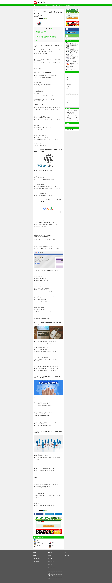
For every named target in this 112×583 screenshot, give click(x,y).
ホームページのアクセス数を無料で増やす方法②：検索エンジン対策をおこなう (46, 35)
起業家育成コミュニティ (54, 5)
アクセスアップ (36, 15)
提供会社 (41, 5)
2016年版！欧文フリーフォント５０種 (74, 55)
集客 (49, 579)
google (68, 75)
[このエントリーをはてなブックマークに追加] (43, 18)
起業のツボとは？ (47, 5)
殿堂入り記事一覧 (61, 5)
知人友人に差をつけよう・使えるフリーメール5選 (72, 120)
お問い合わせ (74, 5)
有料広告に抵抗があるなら (39, 32)
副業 (67, 102)
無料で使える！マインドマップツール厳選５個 (74, 61)
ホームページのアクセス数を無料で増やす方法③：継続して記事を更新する (45, 36)
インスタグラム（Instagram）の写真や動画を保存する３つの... (74, 52)
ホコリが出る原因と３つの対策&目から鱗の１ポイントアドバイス (74, 58)
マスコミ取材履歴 (67, 5)
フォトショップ (69, 93)
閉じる (51, 28)
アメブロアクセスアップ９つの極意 (74, 69)
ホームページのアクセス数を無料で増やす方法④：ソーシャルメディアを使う (46, 37)
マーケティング (69, 97)
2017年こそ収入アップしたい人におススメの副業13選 (72, 110)
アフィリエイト (69, 84)
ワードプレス (69, 100)
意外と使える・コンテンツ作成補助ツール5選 (72, 115)
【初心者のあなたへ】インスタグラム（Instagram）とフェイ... (74, 64)
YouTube (50, 558)
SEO (67, 77)
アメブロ (68, 86)
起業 (67, 104)
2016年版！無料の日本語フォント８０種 (74, 46)
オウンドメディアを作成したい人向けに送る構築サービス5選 (42, 543)
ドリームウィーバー (70, 91)
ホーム (35, 5)
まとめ (36, 40)
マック (68, 95)
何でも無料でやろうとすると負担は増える (41, 31)
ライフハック (51, 573)
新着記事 (71, 66)
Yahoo (68, 79)
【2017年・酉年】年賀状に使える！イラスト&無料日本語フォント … (72, 113)
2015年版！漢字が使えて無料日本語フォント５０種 (74, 43)
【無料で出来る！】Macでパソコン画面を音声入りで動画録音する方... (74, 49)
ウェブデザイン (69, 88)
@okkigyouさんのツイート (69, 129)
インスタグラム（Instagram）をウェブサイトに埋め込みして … (72, 118)
